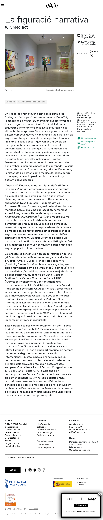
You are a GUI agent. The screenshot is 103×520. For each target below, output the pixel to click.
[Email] (92, 52)
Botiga (13, 470)
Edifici (8, 440)
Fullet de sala (87, 147)
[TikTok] (43, 470)
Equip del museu (13, 435)
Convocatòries (12, 438)
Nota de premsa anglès (88, 142)
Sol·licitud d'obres (45, 435)
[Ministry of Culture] (63, 484)
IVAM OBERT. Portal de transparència (16, 425)
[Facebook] (96, 52)
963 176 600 (75, 427)
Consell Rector (12, 432)
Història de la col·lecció (43, 425)
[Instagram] (39, 470)
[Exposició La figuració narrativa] (39, 60)
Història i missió (12, 429)
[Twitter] (92, 55)
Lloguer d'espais (13, 443)
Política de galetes (45, 514)
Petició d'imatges (45, 432)
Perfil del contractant (28, 514)
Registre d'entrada (11, 514)
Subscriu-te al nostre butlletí (21, 457)
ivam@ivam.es (76, 424)
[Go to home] (11, 483)
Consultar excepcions (79, 450)
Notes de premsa (45, 447)
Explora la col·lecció (46, 429)
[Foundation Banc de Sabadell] (81, 483)
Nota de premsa (88, 138)
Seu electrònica (12, 446)
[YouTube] (34, 470)
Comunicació (43, 444)
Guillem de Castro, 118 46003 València (80, 431)
